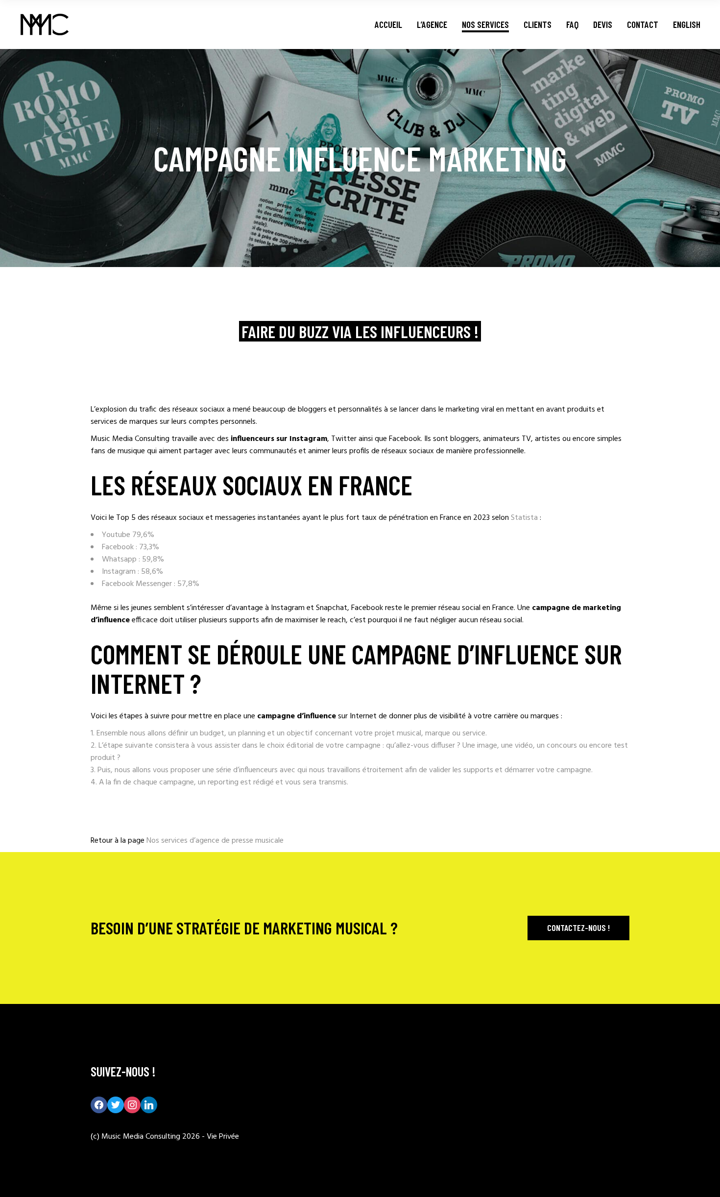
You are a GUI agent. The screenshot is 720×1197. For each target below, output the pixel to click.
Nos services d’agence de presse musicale (215, 840)
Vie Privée (223, 1136)
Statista (524, 518)
